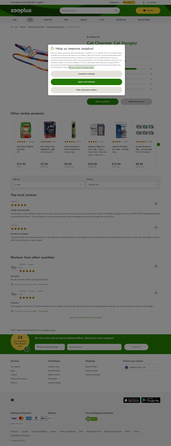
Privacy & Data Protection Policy (81, 67)
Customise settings (86, 74)
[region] (86, 70)
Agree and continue (86, 82)
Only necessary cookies (86, 90)
